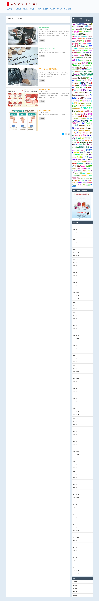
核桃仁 (84, 70)
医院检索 (59, 9)
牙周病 (74, 130)
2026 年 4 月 (76, 239)
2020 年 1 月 (76, 487)
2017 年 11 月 (76, 574)
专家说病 (18, 9)
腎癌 (89, 65)
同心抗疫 (79, 68)
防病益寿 (45, 9)
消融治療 (88, 123)
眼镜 (90, 157)
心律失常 (77, 108)
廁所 (84, 138)
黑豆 (75, 80)
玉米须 (90, 175)
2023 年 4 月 (76, 358)
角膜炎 (77, 150)
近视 (84, 87)
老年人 (78, 85)
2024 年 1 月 (76, 328)
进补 (83, 80)
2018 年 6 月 (76, 550)
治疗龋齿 (86, 46)
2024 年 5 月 (76, 315)
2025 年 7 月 (76, 269)
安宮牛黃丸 (83, 175)
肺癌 (86, 26)
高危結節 (83, 166)
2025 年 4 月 (76, 279)
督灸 (76, 182)
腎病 (73, 111)
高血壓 (89, 165)
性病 (73, 175)
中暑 (87, 157)
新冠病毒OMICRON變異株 (84, 130)
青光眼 (78, 41)
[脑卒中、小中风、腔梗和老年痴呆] (23, 77)
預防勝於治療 (83, 128)
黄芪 (77, 140)
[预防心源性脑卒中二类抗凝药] (23, 56)
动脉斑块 (85, 68)
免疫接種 (79, 80)
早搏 (73, 76)
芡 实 (78, 143)
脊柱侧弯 (88, 58)
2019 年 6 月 (76, 511)
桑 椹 (88, 29)
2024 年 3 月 (76, 322)
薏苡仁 (76, 121)
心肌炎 (90, 121)
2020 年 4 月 (76, 477)
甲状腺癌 (88, 60)
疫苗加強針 (79, 171)
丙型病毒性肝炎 (80, 114)
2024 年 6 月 (76, 312)
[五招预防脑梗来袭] (23, 36)
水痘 (79, 83)
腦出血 (73, 150)
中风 (77, 125)
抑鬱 (73, 37)
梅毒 (87, 154)
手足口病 (89, 145)
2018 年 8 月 (76, 544)
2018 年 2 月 (76, 564)
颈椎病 (84, 101)
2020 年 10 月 (76, 458)
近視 (91, 106)
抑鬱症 (75, 163)
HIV (89, 152)
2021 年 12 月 (76, 411)
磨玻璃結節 (74, 78)
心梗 (74, 114)
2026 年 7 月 (76, 229)
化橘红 (90, 76)
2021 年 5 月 (76, 434)
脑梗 (78, 53)
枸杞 (90, 98)
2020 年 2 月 (76, 484)
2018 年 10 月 (76, 537)
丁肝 (80, 133)
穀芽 (83, 50)
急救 (87, 85)
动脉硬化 (87, 171)
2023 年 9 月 (76, 342)
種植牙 (82, 55)
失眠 (82, 46)
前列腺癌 (75, 147)
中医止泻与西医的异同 (45, 110)
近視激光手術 (88, 34)
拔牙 (73, 152)
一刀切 (82, 66)
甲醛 (82, 41)
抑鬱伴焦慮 (77, 155)
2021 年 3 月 (76, 441)
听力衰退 (81, 180)
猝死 (79, 44)
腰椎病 (87, 98)
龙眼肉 (88, 106)
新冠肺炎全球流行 (84, 178)
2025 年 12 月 (76, 252)
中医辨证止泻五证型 (44, 89)
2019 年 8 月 (76, 504)
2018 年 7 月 (76, 547)
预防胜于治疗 (77, 90)
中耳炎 (88, 82)
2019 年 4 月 (76, 517)
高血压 (88, 110)
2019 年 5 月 (76, 514)
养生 (79, 185)
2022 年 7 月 (76, 388)
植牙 (85, 52)
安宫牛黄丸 (76, 26)
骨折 (74, 145)
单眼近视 (74, 168)
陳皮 (81, 101)
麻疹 (82, 103)
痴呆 (80, 123)
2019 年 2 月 (76, 524)
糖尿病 (83, 28)
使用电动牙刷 (75, 123)
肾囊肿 (82, 52)
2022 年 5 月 (76, 395)
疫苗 (78, 138)
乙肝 (75, 92)
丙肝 (86, 65)
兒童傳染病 (88, 140)
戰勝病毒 (76, 55)
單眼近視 (79, 70)
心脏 (89, 185)
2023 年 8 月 (76, 345)
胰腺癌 (75, 177)
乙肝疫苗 (76, 87)
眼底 (75, 171)
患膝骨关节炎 (84, 76)
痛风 (83, 83)
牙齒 (85, 24)
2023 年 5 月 (76, 355)
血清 (80, 50)
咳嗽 (83, 140)
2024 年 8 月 (76, 305)
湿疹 (78, 168)
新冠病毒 (84, 121)
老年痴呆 (84, 90)
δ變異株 (83, 155)
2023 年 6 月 (76, 351)
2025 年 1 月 (76, 289)
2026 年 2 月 (76, 245)
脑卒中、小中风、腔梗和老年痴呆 (48, 69)
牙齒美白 (79, 63)
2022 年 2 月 (76, 404)
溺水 (83, 58)
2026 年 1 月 (76, 249)
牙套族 (82, 71)
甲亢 (73, 135)
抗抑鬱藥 (80, 182)
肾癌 (80, 140)
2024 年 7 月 (76, 308)
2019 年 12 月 (76, 491)
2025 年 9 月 (76, 262)
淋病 (91, 118)
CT (84, 163)
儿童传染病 (81, 111)
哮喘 (84, 135)
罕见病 (74, 143)
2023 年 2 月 (76, 365)
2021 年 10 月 (76, 418)
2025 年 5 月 (76, 275)
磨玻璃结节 (78, 161)
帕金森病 (80, 24)
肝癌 (78, 60)
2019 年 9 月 (76, 501)
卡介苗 (89, 128)
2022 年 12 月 (76, 371)
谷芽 (91, 123)
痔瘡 (79, 121)
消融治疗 (74, 24)
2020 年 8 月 (76, 464)
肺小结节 (76, 34)
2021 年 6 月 (76, 431)
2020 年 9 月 (76, 461)
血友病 (88, 103)
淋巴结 (88, 162)
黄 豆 (73, 58)
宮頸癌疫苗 (89, 44)
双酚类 (91, 50)
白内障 (83, 108)
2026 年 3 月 (76, 242)
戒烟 (85, 44)
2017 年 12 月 (76, 570)
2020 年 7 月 (76, 467)
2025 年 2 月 (76, 285)
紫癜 (80, 58)
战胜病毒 (74, 157)
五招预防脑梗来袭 (44, 27)
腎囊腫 (73, 108)
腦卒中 (88, 133)
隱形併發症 (77, 175)
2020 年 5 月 (76, 474)
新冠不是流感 (77, 166)
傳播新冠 (76, 83)
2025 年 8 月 (76, 265)
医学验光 (85, 182)
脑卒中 (89, 182)
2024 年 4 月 (76, 318)
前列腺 (83, 85)
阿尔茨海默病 (78, 135)
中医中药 (38, 9)
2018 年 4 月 (76, 557)
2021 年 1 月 (76, 448)
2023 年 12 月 (76, 332)
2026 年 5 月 (76, 236)
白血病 (76, 152)
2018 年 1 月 (76, 567)
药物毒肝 (81, 26)
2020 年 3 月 (76, 481)
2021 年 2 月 (76, 444)
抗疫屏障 (76, 128)
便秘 (88, 100)
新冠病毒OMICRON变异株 (80, 118)
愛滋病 (83, 116)
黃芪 (87, 185)
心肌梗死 (80, 92)
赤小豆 (84, 123)
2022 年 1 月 (76, 408)
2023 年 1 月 (76, 368)
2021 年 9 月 (76, 421)
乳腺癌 (77, 46)
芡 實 (81, 138)
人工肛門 (88, 70)
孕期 (87, 78)
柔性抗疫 (90, 74)
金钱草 (83, 185)
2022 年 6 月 (76, 391)
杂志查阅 (52, 9)
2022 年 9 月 (76, 381)
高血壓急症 (89, 173)
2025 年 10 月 (76, 259)
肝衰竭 (78, 145)
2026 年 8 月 (76, 226)
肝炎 (86, 92)
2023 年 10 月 (76, 338)
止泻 (82, 162)
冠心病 (77, 36)
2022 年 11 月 (76, 375)
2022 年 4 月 (76, 398)
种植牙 (85, 106)
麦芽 (76, 63)
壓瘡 (77, 111)
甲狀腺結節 (77, 71)
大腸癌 (82, 98)
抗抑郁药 (88, 38)
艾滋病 (86, 152)
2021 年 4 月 (76, 438)
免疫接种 (74, 138)
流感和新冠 (85, 63)
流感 (82, 36)
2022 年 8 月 (76, 385)
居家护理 (74, 68)
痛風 (76, 132)
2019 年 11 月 (76, 494)
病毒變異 (88, 24)
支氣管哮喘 (83, 142)
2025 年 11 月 (76, 255)
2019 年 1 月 (76, 527)
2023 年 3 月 (76, 361)
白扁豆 (85, 37)
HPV (73, 133)
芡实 (77, 98)
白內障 (82, 34)
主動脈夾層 (77, 29)
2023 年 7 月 (76, 348)
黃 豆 (89, 95)
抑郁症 (76, 48)
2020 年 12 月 (76, 451)
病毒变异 (81, 152)
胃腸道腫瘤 (81, 48)
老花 (81, 159)
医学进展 (25, 9)
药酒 (81, 87)
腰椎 (78, 163)
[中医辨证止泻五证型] (23, 98)
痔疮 (79, 159)
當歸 (82, 44)
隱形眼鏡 (74, 70)
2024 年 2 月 (76, 325)
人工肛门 (84, 133)
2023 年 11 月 (76, 335)
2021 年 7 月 (76, 428)
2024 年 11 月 (76, 295)
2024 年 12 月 (76, 292)
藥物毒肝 (77, 58)
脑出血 (79, 116)
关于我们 (9, 9)
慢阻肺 (82, 147)
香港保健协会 (67, 9)
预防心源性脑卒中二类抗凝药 (47, 48)
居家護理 (76, 50)
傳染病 (90, 68)
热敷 (79, 103)
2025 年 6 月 (76, 272)
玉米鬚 (89, 26)
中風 (88, 147)
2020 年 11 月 (76, 454)
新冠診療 (88, 116)
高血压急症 (74, 116)
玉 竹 (77, 95)
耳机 (79, 55)
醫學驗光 (86, 50)
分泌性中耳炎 (76, 101)
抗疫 (89, 48)
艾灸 (89, 93)
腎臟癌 (74, 38)
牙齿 (87, 175)
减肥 (91, 147)
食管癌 (87, 180)
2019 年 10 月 (76, 497)
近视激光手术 (82, 150)
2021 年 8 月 (76, 424)
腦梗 (81, 145)
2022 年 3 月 (76, 401)
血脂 (88, 125)
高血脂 (80, 78)
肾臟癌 (81, 163)
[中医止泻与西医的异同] (23, 120)
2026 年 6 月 (76, 232)
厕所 (84, 103)
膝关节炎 (87, 138)
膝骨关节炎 (82, 38)
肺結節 (76, 32)
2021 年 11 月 (76, 414)
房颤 (88, 118)
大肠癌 (80, 105)
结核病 (89, 149)
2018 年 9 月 (76, 540)
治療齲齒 (84, 173)
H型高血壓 (74, 52)
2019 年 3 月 (76, 521)
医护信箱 (32, 9)
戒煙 (73, 63)
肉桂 (73, 46)
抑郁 (85, 114)
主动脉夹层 (77, 76)
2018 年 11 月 (76, 534)
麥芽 (73, 121)
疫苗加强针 (77, 74)
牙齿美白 (81, 32)
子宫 (78, 38)
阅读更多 (42, 40)
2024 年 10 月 (76, 298)
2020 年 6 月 (76, 471)
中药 (91, 133)
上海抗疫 (86, 71)
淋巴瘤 (89, 135)
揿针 (73, 29)
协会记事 (75, 595)
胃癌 (86, 48)
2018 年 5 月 (76, 554)
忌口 (73, 125)
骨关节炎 (81, 95)
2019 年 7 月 (76, 507)
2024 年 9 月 (76, 302)
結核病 (75, 184)
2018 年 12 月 (76, 530)
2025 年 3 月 (76, 282)
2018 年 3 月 (76, 560)
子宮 (89, 159)
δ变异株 (84, 145)
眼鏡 (85, 161)
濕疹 (73, 60)
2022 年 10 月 (76, 378)
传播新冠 (88, 163)
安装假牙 (85, 159)
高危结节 (82, 60)
